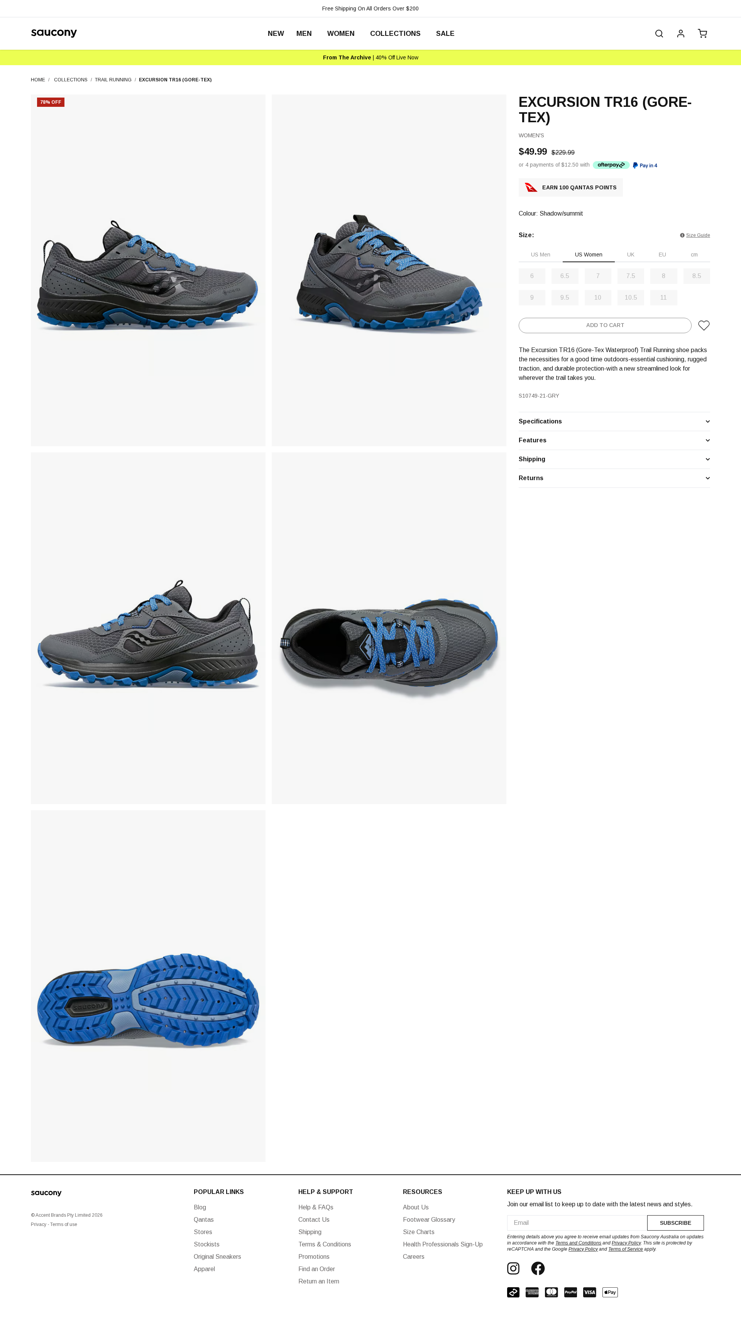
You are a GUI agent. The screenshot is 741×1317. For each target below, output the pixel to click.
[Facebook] (538, 1268)
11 (663, 297)
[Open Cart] (701, 33)
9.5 (564, 297)
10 (597, 297)
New (276, 33)
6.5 (564, 276)
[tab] (541, 255)
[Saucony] (54, 33)
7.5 (630, 276)
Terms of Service (625, 1249)
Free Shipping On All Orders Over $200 (370, 8)
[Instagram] (513, 1268)
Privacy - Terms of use (54, 1224)
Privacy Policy (626, 1243)
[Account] (681, 33)
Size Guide (698, 235)
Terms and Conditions (578, 1243)
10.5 (631, 297)
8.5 (696, 276)
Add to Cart (605, 325)
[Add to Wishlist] (704, 325)
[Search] (659, 33)
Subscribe (675, 1223)
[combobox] (577, 1223)
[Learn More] (611, 165)
